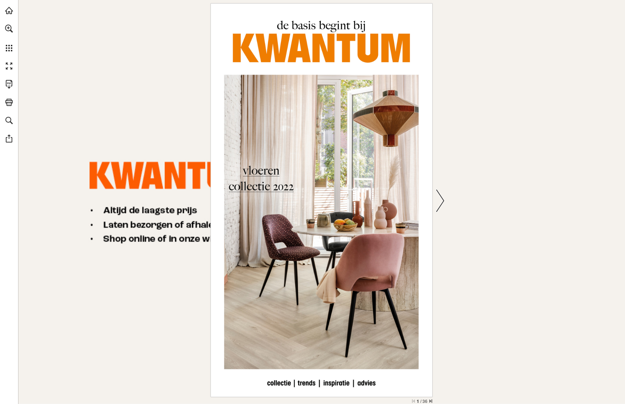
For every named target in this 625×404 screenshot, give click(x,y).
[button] (9, 29)
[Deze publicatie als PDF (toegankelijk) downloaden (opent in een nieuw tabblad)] (9, 84)
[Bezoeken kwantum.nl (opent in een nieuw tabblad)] (9, 10)
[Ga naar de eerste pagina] (413, 401)
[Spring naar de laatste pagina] (430, 401)
